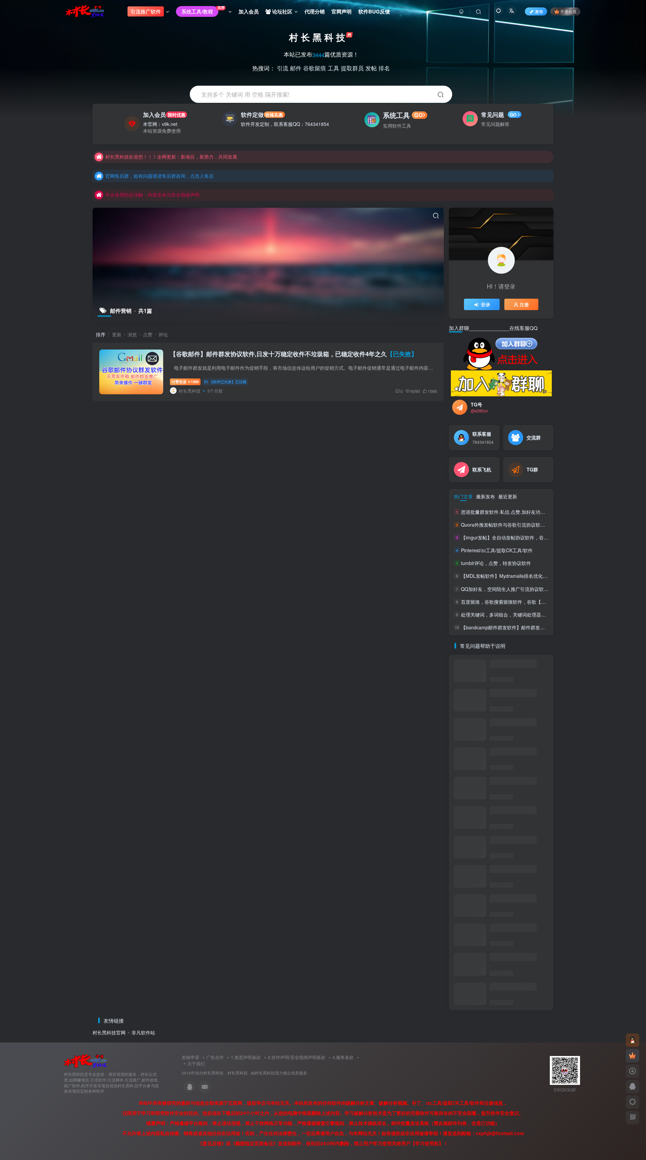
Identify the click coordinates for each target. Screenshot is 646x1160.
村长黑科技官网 (109, 1032)
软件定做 (262, 114)
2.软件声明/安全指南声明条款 (296, 1057)
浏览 (132, 334)
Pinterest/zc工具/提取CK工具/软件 (497, 550)
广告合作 (215, 1057)
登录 (485, 304)
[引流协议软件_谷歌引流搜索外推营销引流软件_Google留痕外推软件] (85, 1061)
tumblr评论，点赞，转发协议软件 (496, 563)
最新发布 (485, 496)
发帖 (371, 67)
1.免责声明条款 (246, 1057)
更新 (116, 334)
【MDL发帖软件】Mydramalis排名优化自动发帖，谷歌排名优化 (537, 576)
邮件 (295, 67)
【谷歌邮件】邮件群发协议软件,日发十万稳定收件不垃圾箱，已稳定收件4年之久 (293, 354)
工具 (333, 67)
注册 (524, 304)
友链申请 (190, 1057)
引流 (282, 67)
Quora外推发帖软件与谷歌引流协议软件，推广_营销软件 (521, 524)
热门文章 (463, 496)
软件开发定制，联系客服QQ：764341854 (285, 124)
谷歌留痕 (314, 67)
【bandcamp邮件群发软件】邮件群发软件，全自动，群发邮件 (526, 627)
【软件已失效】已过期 (227, 381)
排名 (384, 67)
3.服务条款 (343, 1057)
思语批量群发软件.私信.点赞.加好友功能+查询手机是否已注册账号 (530, 511)
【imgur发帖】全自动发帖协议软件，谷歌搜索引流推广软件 (523, 537)
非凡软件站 (143, 1032)
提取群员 (352, 67)
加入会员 (164, 114)
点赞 (147, 334)
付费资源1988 (185, 381)
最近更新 (507, 496)
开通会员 (568, 11)
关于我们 (196, 1063)
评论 (163, 334)
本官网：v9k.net (160, 124)
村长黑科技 (237, 1072)
